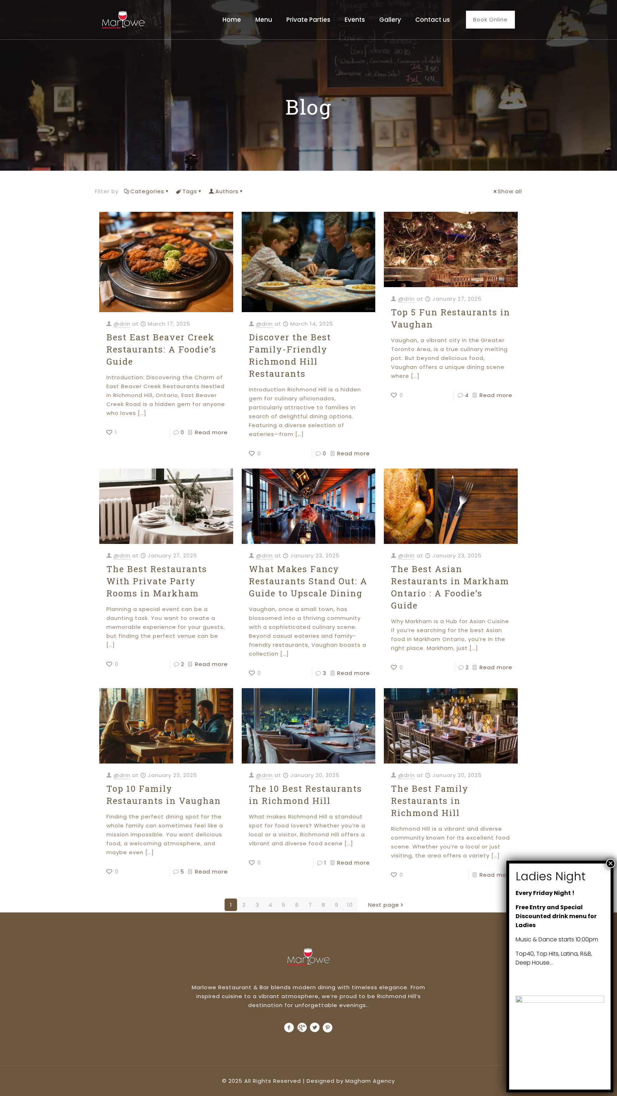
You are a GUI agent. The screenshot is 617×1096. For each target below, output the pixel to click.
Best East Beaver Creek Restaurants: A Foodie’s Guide (161, 349)
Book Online (490, 19)
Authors (227, 191)
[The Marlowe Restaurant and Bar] (123, 19)
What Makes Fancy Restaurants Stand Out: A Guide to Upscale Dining (308, 581)
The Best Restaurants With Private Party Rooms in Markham (156, 581)
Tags (189, 191)
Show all (510, 191)
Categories (147, 191)
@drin (122, 323)
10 (350, 905)
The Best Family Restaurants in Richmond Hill (429, 801)
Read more (211, 432)
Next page (383, 905)
